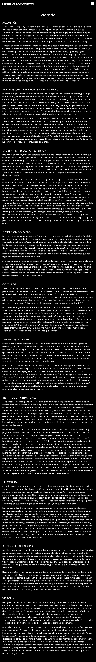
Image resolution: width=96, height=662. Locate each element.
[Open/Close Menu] (92, 4)
